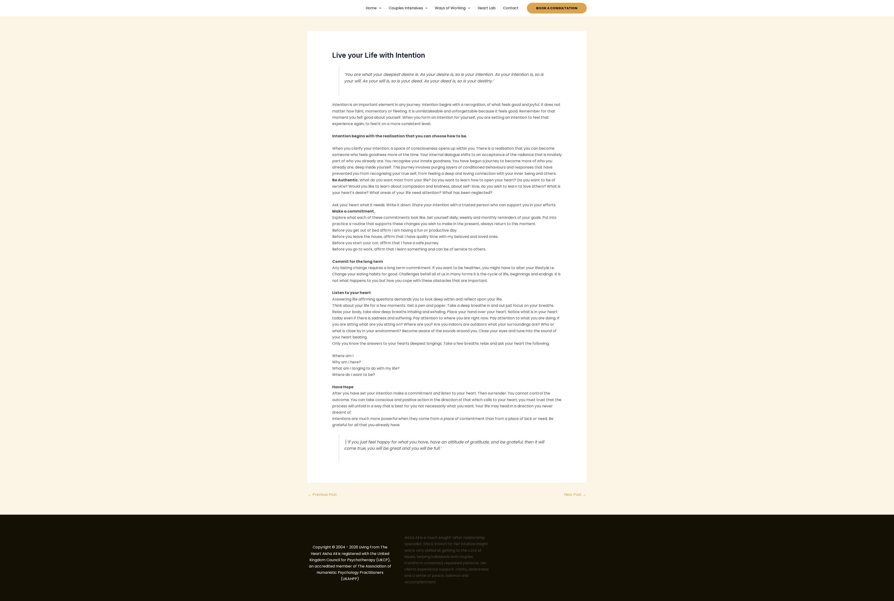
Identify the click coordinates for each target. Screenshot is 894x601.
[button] (379, 8)
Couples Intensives (406, 8)
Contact (510, 8)
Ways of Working (450, 8)
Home (371, 8)
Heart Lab (487, 8)
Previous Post (322, 494)
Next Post (575, 494)
